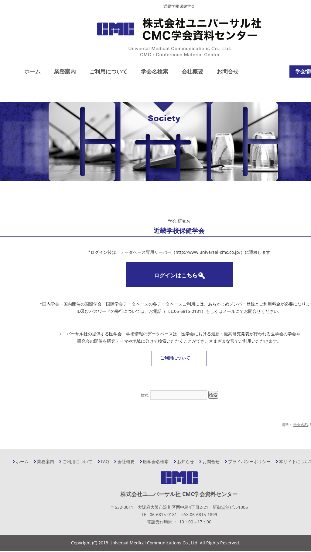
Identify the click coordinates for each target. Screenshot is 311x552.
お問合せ (228, 71)
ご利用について (108, 71)
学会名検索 (154, 71)
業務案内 (65, 71)
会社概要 (192, 71)
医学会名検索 (156, 461)
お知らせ (185, 461)
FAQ (105, 461)
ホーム (32, 71)
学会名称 (300, 424)
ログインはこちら (176, 275)
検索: (145, 395)
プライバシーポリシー (249, 461)
